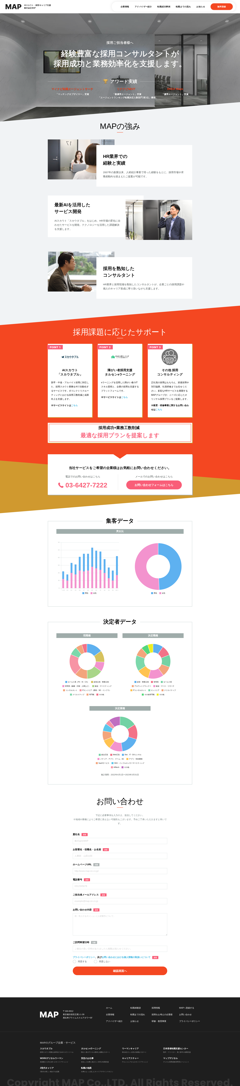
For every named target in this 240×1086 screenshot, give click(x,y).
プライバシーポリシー (84, 957)
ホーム (109, 1008)
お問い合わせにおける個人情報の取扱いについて (126, 957)
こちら (74, 405)
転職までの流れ (183, 6)
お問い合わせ (185, 1014)
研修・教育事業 (159, 1021)
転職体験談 (135, 1008)
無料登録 (221, 6)
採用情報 (156, 1008)
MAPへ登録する (186, 1008)
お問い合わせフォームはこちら (154, 484)
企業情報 (125, 6)
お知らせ (200, 6)
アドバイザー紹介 (143, 6)
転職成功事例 (163, 6)
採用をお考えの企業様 (162, 1014)
